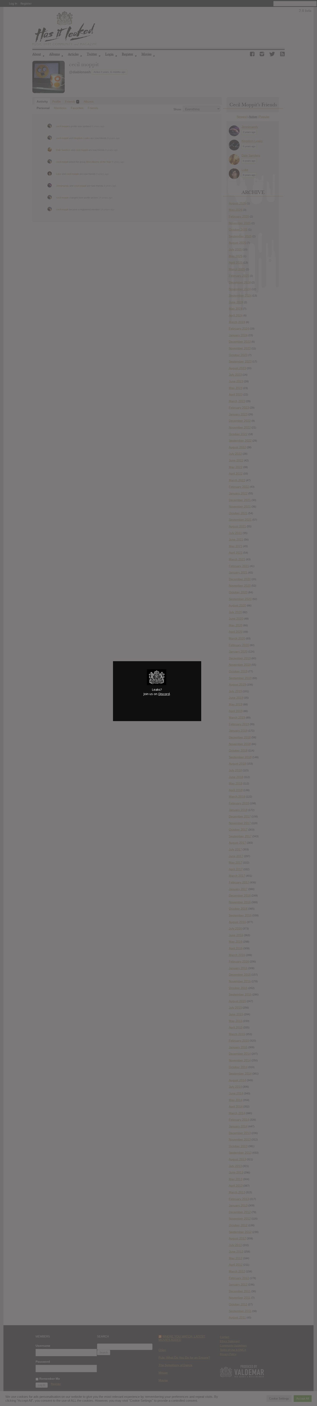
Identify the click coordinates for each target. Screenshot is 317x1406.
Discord (164, 694)
